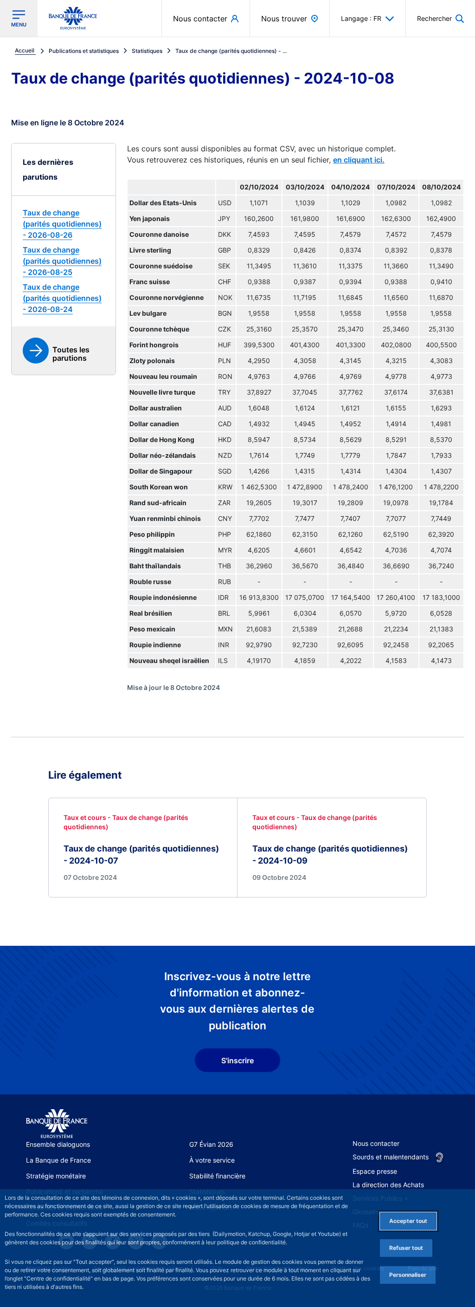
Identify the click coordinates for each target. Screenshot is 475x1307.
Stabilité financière (217, 1176)
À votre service (212, 1160)
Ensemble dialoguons (58, 1144)
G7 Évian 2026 (211, 1144)
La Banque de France (58, 1160)
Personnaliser (407, 1274)
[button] (440, 18)
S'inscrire (237, 1060)
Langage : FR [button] (361, 18)
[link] (63, 224)
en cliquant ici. (359, 159)
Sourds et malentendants (391, 1157)
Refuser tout (406, 1247)
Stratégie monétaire (56, 1176)
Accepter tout (408, 1220)
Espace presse (375, 1171)
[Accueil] (56, 1123)
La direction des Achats (388, 1185)
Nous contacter (376, 1143)
